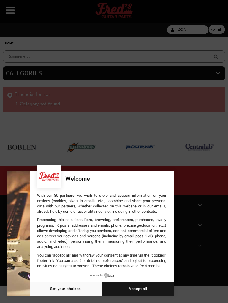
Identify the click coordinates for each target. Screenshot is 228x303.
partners (67, 195)
